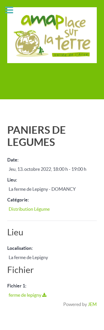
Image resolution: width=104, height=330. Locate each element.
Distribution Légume (29, 209)
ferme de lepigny (25, 295)
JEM (92, 304)
